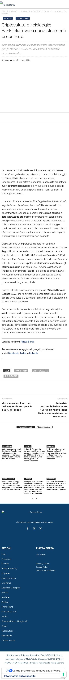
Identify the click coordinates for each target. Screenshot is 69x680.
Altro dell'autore (43, 427)
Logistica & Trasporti (11, 588)
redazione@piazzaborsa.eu (40, 522)
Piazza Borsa (27, 341)
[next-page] (36, 498)
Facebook (13, 353)
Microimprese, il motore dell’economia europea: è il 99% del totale (17, 406)
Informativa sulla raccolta (19, 676)
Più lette (5, 597)
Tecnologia (23, 18)
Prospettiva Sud (9, 611)
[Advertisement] (34, 87)
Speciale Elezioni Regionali (14, 621)
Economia (51, 479)
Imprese (50, 446)
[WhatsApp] (19, 117)
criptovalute (40, 370)
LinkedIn (33, 353)
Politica (5, 602)
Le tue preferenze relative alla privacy (36, 670)
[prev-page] (32, 498)
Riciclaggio (11, 376)
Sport (4, 626)
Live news (6, 583)
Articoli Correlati (25, 427)
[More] (27, 117)
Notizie (8, 18)
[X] (12, 117)
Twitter (23, 353)
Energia (28, 479)
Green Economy (9, 568)
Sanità (5, 616)
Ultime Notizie (8, 640)
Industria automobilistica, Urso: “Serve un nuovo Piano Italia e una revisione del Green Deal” (52, 409)
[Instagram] (35, 529)
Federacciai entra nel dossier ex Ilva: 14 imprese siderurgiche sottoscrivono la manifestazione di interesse (56, 454)
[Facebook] (5, 117)
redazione (9, 60)
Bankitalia (21, 370)
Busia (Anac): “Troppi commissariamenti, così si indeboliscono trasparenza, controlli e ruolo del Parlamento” (12, 485)
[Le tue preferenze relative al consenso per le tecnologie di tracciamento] (63, 674)
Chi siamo (40, 554)
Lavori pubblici (8, 479)
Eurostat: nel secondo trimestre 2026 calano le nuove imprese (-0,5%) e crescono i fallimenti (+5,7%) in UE (57, 485)
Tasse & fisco (7, 631)
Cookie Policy (42, 567)
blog (4, 554)
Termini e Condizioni (45, 570)
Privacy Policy (42, 563)
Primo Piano (7, 446)
